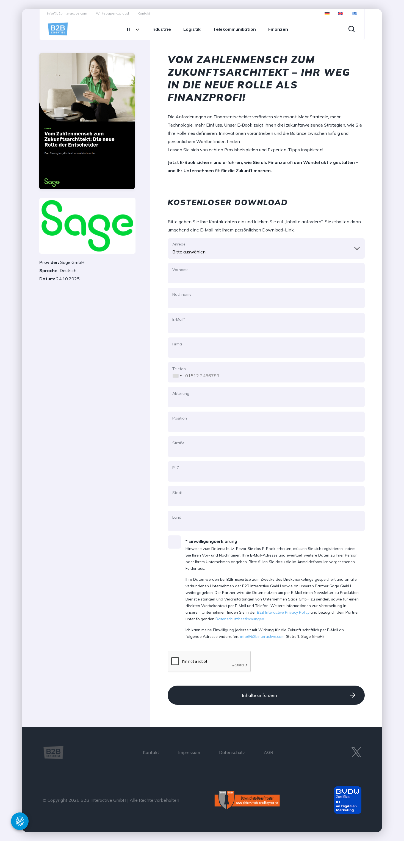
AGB (268, 752)
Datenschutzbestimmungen (239, 618)
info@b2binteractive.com (67, 13)
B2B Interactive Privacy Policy (283, 612)
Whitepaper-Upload (112, 13)
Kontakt (144, 13)
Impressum (189, 752)
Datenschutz (232, 752)
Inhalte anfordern (259, 695)
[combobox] (176, 372)
